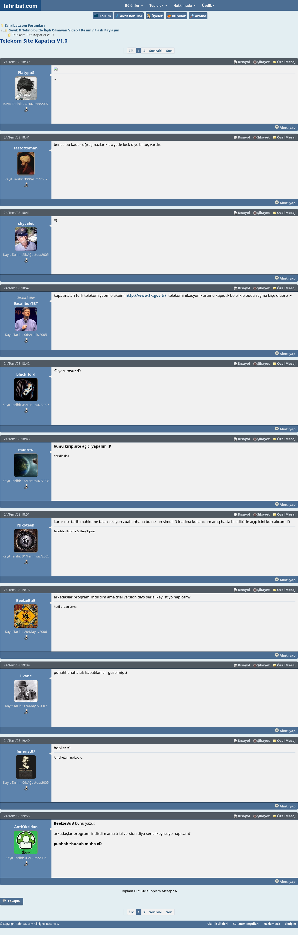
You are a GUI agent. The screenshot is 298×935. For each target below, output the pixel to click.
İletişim (290, 923)
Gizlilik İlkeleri (217, 923)
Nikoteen (25, 525)
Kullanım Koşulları (246, 923)
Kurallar (179, 16)
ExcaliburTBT (26, 303)
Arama (200, 16)
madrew (26, 449)
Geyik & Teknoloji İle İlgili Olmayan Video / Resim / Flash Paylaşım (63, 30)
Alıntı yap (287, 127)
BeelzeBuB (26, 600)
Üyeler (157, 16)
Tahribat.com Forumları (25, 25)
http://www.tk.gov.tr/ (145, 295)
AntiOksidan (26, 826)
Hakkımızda (272, 923)
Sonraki (155, 50)
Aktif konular (131, 16)
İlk (131, 50)
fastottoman (26, 148)
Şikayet (263, 61)
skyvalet (26, 223)
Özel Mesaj (286, 61)
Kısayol (244, 61)
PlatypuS (26, 72)
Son (169, 50)
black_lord (25, 374)
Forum (105, 16)
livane (26, 675)
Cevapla (14, 901)
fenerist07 (26, 751)
